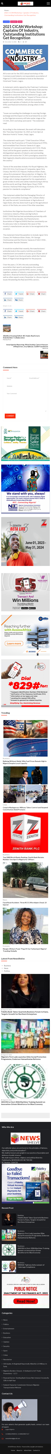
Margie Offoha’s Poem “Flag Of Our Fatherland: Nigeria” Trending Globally (25, 950)
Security (6, 1346)
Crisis (5, 805)
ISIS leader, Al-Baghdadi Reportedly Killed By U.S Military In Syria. (25, 1365)
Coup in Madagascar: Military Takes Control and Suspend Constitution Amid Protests (25, 808)
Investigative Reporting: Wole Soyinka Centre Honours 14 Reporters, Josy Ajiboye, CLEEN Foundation (27, 345)
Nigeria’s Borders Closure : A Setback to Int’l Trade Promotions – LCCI (22, 1372)
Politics (7, 971)
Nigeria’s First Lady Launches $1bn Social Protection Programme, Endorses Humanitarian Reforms (23, 1058)
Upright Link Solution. (36, 1447)
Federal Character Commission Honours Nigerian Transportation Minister (21, 1386)
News (20, 21)
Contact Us (36, 1450)
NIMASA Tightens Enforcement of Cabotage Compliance (31, 1266)
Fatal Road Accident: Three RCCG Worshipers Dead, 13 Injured (24, 904)
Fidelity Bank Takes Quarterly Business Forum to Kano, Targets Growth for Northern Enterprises (25, 1013)
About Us (19, 1450)
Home (13, 1450)
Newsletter (7, 1359)
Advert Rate (27, 1450)
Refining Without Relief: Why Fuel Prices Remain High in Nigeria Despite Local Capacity (24, 762)
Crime (5, 1355)
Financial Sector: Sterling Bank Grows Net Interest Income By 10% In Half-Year (26, 1379)
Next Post (45, 348)
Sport (5, 1351)
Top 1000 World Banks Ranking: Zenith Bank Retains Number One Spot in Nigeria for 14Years (23, 858)
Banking (21, 1215)
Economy (14, 21)
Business (6, 21)
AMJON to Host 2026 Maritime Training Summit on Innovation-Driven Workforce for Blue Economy (23, 1103)
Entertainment (8, 1329)
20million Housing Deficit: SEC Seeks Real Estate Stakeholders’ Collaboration (21, 337)
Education (7, 1337)
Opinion (6, 1342)
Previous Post (7, 339)
